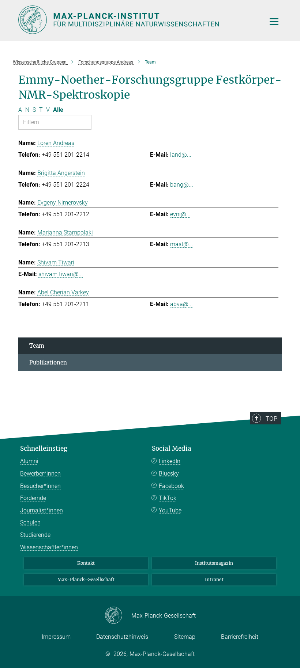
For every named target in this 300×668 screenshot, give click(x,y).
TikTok (167, 498)
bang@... (181, 184)
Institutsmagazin (214, 563)
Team (36, 345)
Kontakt (86, 563)
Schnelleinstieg (43, 448)
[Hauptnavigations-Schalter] (274, 21)
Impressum (56, 636)
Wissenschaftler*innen (49, 547)
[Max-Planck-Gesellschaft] (118, 616)
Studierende (35, 534)
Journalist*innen (41, 510)
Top (271, 418)
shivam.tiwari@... (60, 274)
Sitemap (184, 636)
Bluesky (169, 473)
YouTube (170, 510)
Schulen (30, 522)
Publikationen (48, 362)
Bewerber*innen (40, 473)
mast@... (181, 244)
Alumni (29, 461)
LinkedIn (169, 461)
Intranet (214, 579)
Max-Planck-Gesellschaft (86, 579)
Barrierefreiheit (239, 636)
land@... (180, 154)
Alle (58, 109)
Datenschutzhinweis (122, 636)
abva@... (181, 304)
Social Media (171, 448)
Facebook (171, 485)
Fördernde (33, 498)
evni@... (180, 214)
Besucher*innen (40, 485)
